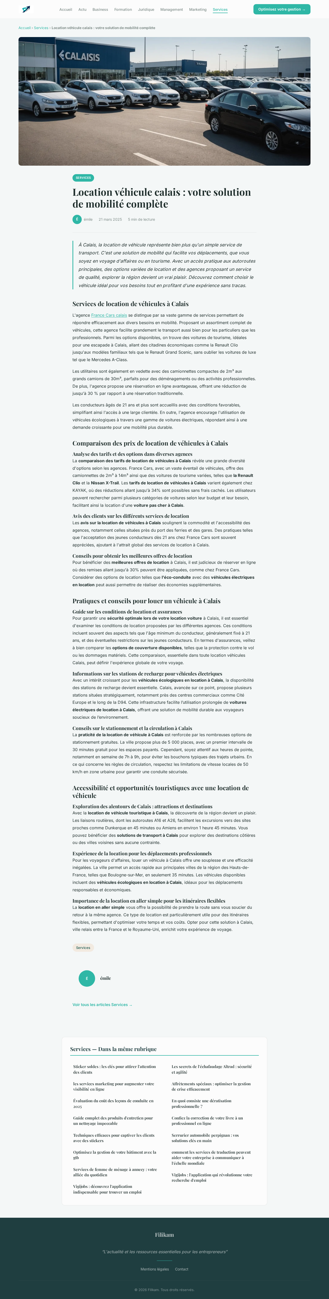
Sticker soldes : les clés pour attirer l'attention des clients (114, 1069)
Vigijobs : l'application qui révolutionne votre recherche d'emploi (212, 1177)
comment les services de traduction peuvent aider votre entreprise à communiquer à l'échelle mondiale (211, 1158)
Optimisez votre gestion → (282, 9)
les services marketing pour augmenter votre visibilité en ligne (113, 1086)
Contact (181, 1269)
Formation (123, 9)
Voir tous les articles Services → (102, 1004)
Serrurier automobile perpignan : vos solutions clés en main (205, 1138)
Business (100, 9)
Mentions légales (155, 1269)
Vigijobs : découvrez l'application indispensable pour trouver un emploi (107, 1189)
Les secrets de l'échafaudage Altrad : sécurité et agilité (212, 1069)
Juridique (146, 9)
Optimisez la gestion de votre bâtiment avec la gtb (114, 1155)
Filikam (164, 1234)
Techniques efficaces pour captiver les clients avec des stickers (113, 1138)
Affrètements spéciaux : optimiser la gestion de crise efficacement (211, 1086)
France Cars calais (109, 315)
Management (171, 9)
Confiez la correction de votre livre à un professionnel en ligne (207, 1120)
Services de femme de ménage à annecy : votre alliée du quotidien (115, 1172)
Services (220, 9)
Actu (82, 9)
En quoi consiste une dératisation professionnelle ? (201, 1103)
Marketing (198, 9)
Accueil (65, 9)
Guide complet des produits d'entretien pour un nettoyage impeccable (113, 1120)
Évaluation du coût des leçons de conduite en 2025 (113, 1103)
